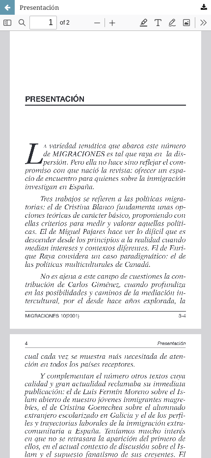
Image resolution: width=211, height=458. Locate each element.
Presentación (39, 7)
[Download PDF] (203, 7)
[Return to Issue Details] (7, 7)
